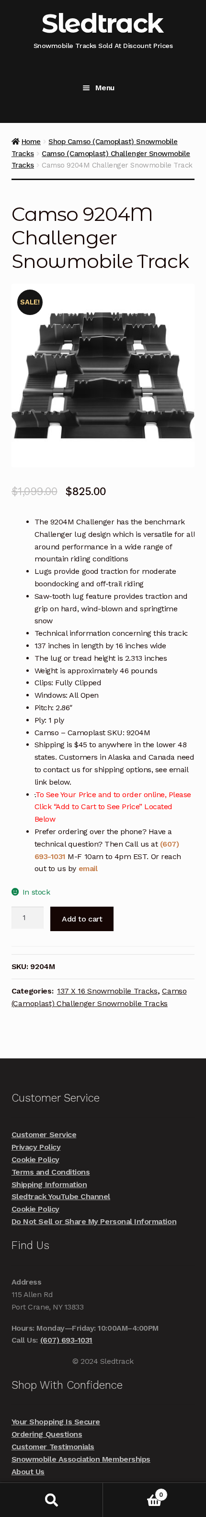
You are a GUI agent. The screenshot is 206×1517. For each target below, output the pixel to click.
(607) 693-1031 (66, 1340)
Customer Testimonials (52, 1446)
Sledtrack (102, 23)
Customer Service (43, 1134)
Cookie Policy (35, 1159)
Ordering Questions (46, 1434)
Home (31, 141)
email (88, 868)
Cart (133, 1491)
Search (51, 1500)
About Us (28, 1471)
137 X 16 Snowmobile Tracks (107, 990)
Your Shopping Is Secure (55, 1421)
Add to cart (82, 918)
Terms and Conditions (50, 1172)
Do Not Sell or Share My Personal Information (93, 1221)
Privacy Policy (35, 1147)
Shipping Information (49, 1184)
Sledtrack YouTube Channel (60, 1196)
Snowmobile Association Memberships (80, 1459)
